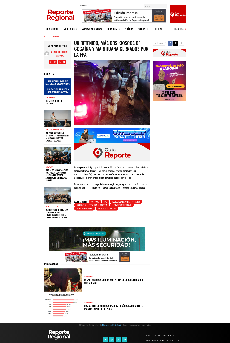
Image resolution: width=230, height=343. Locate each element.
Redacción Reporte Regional (60, 53)
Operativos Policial (84, 208)
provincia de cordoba (107, 208)
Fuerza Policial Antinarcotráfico (126, 201)
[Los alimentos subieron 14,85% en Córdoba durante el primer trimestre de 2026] (63, 306)
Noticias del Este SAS (111, 325)
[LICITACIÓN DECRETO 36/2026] (57, 86)
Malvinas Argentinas (55, 130)
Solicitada (50, 98)
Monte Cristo (52, 207)
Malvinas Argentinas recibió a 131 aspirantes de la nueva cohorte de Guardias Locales (57, 137)
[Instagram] (55, 62)
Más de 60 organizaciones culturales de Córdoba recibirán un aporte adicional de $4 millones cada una (57, 175)
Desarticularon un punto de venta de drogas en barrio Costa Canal (113, 281)
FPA (105, 201)
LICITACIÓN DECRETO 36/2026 (54, 102)
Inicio (46, 36)
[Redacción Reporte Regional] (46, 53)
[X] (60, 62)
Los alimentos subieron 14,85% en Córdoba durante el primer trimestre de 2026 (113, 307)
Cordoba (95, 201)
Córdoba (55, 36)
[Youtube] (64, 62)
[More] (181, 43)
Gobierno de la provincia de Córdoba (92, 205)
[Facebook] (51, 62)
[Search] (164, 6)
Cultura (49, 167)
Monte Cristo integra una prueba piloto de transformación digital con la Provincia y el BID (57, 213)
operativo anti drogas (121, 205)
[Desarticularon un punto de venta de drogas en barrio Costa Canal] (63, 280)
